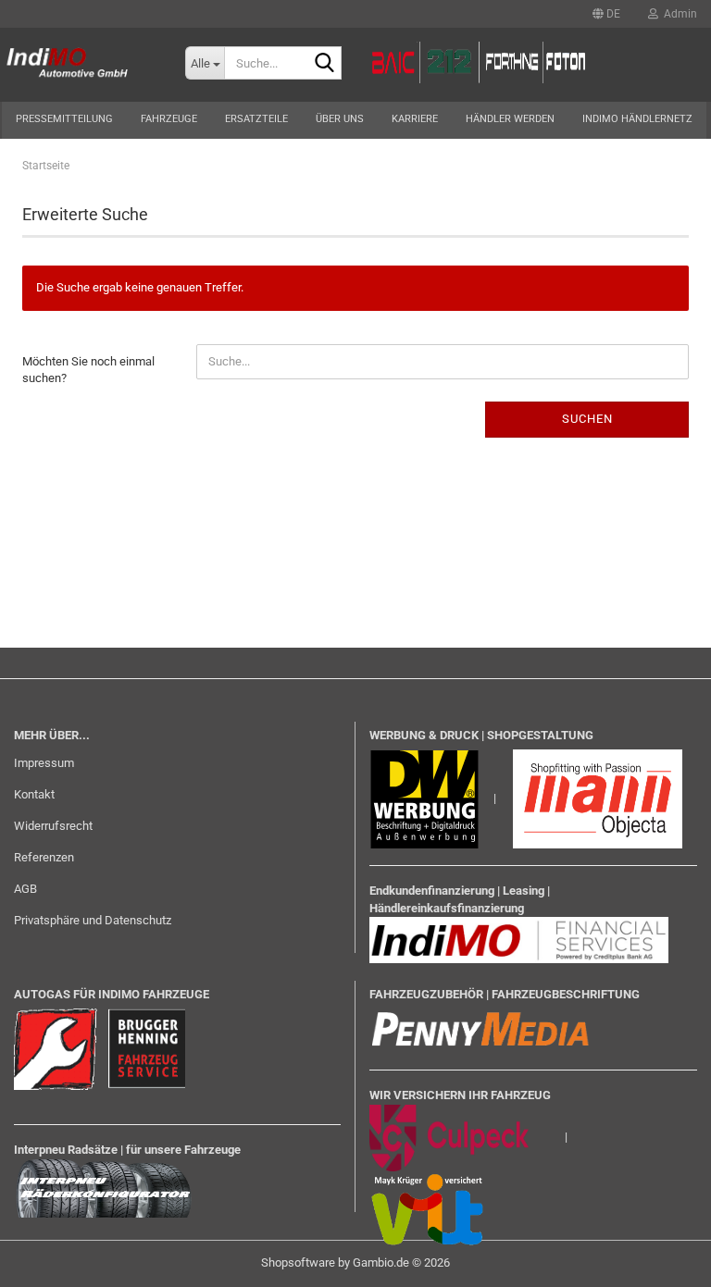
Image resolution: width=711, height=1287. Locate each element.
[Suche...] (324, 63)
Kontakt (34, 794)
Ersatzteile (256, 119)
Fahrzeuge (169, 119)
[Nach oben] (660, 1259)
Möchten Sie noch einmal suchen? (88, 370)
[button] (606, 14)
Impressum (44, 763)
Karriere (415, 119)
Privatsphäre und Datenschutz (92, 920)
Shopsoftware (298, 1262)
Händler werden (510, 119)
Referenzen (44, 857)
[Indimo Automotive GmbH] (78, 65)
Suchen (587, 419)
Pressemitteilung (64, 119)
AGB (25, 889)
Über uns (340, 119)
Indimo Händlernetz (637, 119)
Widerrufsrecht (53, 826)
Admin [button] (677, 13)
